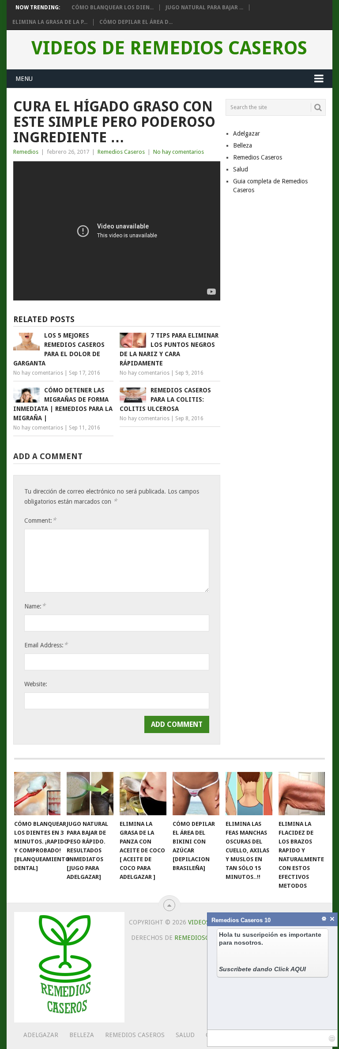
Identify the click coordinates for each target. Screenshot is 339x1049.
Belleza (242, 145)
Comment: (40, 520)
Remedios (25, 151)
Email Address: (46, 645)
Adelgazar (246, 133)
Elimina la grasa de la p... (49, 22)
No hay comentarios (178, 151)
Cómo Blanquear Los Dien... (113, 7)
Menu (24, 78)
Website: (35, 684)
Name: (34, 606)
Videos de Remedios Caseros (169, 48)
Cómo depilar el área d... (136, 22)
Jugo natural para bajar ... (204, 7)
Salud (240, 169)
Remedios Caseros (121, 151)
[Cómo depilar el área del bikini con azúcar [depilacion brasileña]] (196, 793)
